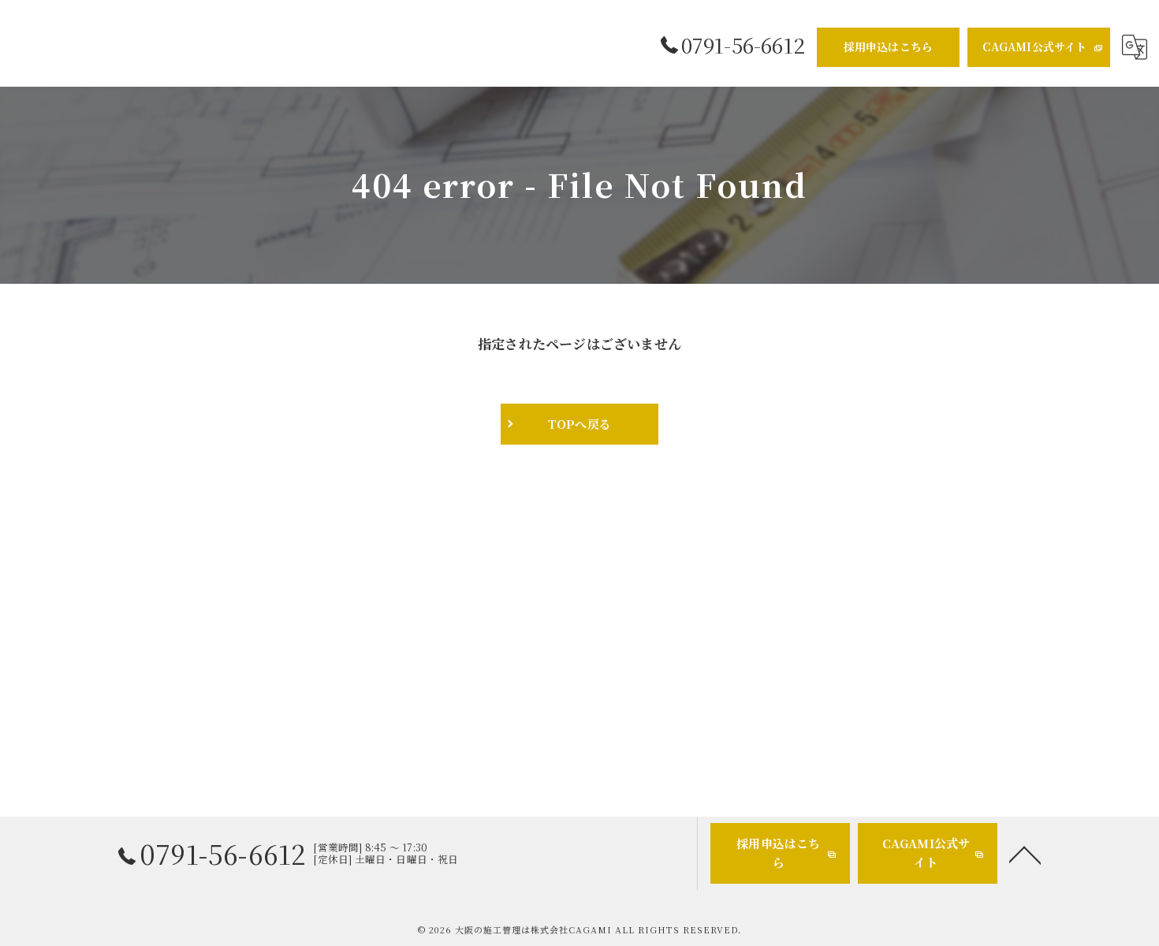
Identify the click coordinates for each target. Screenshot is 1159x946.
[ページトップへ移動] (1025, 854)
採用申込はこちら (889, 46)
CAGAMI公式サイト (1034, 46)
